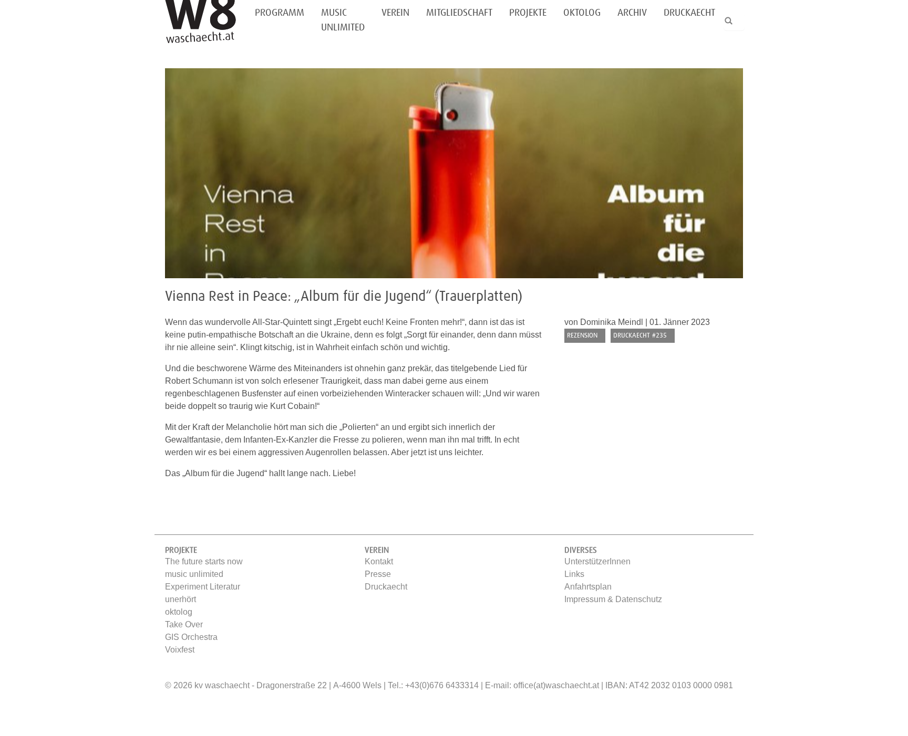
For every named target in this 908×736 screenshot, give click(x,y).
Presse (378, 574)
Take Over (184, 624)
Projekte (527, 13)
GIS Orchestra (191, 637)
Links (574, 574)
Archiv (632, 13)
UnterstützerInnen (597, 561)
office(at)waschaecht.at (556, 685)
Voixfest (179, 649)
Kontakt (379, 561)
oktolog (582, 13)
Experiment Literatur (202, 586)
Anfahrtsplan (588, 586)
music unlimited (343, 20)
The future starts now (204, 561)
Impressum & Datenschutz (613, 599)
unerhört (180, 599)
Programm (279, 13)
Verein (395, 13)
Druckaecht (689, 13)
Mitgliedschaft (459, 13)
